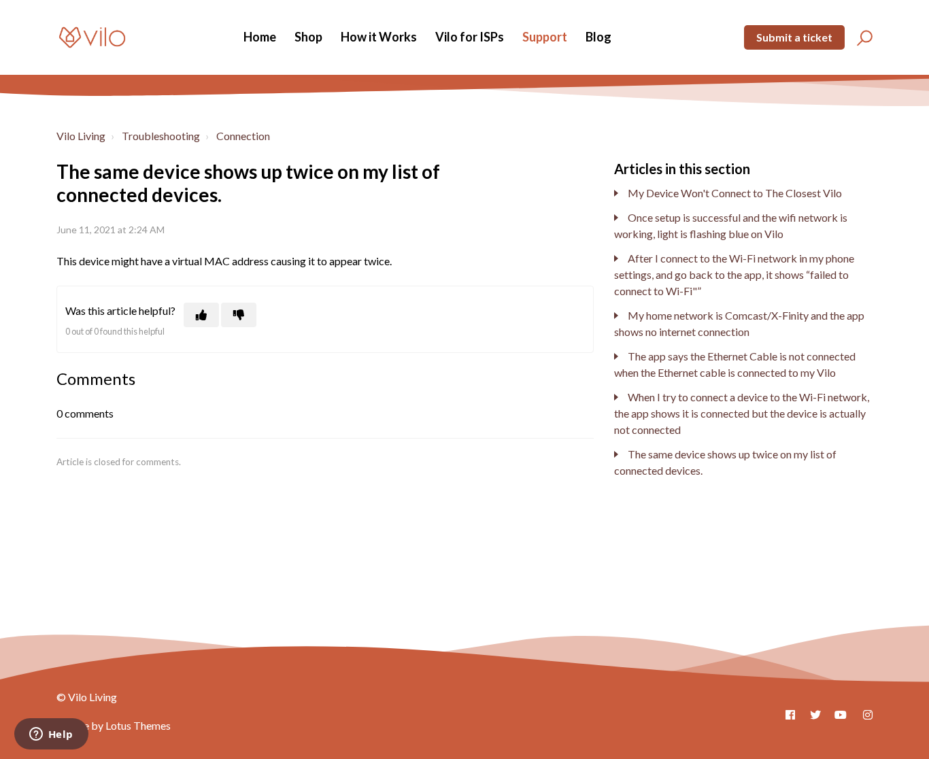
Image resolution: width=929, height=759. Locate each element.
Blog (598, 36)
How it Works (379, 36)
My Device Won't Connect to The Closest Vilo (735, 192)
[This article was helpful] (201, 315)
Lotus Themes (138, 725)
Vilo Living (80, 135)
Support (544, 36)
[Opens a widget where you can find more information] (51, 735)
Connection (243, 135)
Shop (308, 36)
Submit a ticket (794, 37)
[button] (863, 37)
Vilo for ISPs (469, 36)
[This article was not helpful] (238, 315)
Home (259, 36)
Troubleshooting (161, 135)
